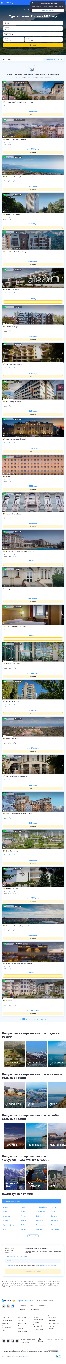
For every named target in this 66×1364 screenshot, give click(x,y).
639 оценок (10, 456)
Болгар (53, 1225)
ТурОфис (36, 1322)
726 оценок (10, 307)
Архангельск (40, 1211)
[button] (33, 23)
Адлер (23, 1207)
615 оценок (10, 531)
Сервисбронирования (38, 1318)
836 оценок (10, 157)
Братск (5, 1229)
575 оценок (10, 606)
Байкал (38, 1216)
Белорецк (54, 1220)
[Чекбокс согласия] (6, 1266)
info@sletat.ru (42, 1305)
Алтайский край (41, 1207)
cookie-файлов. (52, 7)
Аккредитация (22, 1331)
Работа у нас (22, 1323)
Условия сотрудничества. (44, 1351)
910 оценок (10, 82)
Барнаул (24, 1220)
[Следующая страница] (45, 1019)
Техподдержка (34, 1309)
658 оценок (10, 382)
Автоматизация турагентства (38, 1325)
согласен (11, 1265)
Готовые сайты (38, 1329)
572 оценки (10, 644)
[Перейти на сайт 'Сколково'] (40, 1341)
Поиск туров (6, 1317)
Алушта (5, 1211)
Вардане (39, 1229)
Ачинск (23, 1216)
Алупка (53, 1207)
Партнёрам (52, 1326)
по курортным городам (12, 1201)
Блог (3, 1330)
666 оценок (10, 344)
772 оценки (10, 232)
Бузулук (24, 1229)
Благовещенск (41, 1225)
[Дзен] (17, 1341)
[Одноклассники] (12, 1341)
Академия (51, 1320)
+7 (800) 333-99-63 (10, 1256)
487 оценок (10, 756)
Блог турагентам (53, 1323)
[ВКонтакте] (8, 1341)
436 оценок (10, 981)
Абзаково (6, 1207)
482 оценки (10, 793)
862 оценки (10, 119)
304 (42, 1019)
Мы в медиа (21, 1326)
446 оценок (10, 906)
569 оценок (10, 681)
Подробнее (26, 1356)
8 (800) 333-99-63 (26, 1300)
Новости (20, 1320)
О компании (22, 1317)
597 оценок (10, 569)
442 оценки (10, 943)
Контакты (21, 1328)
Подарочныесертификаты (6, 1326)
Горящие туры (7, 1320)
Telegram (20, 1256)
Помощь (22, 1309)
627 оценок (10, 494)
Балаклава (54, 1216)
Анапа (23, 1211)
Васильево (55, 1229)
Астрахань (6, 1216)
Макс (25, 1256)
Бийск (23, 1225)
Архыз (53, 1211)
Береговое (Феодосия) (10, 1225)
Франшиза (52, 1317)
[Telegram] (4, 1341)
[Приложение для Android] (8, 1306)
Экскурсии (5, 1323)
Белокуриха (40, 1220)
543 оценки (10, 719)
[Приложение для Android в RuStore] (12, 1306)
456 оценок (10, 868)
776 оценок (10, 194)
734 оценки (10, 269)
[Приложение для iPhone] (4, 1306)
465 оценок (10, 831)
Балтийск (6, 1220)
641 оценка (10, 419)
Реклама (51, 1328)
